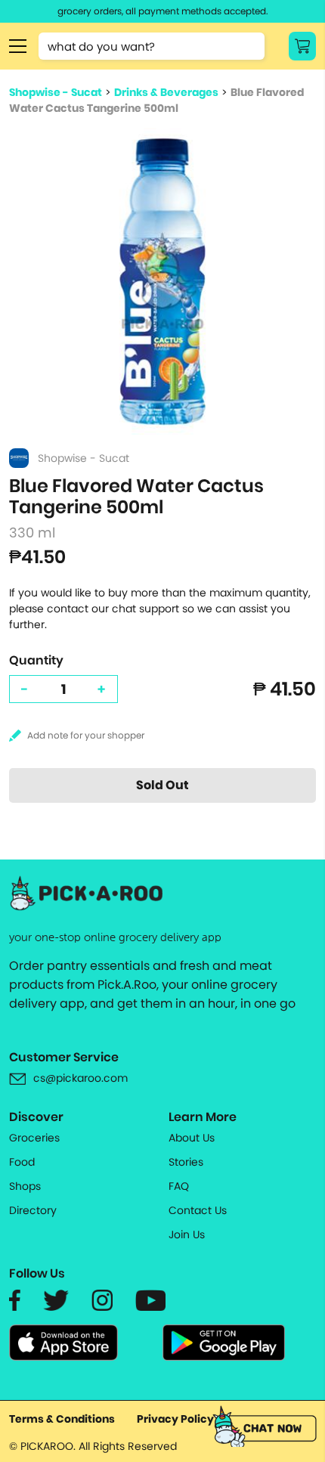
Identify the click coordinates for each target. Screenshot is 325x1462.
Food (22, 1161)
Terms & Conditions (62, 1418)
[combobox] (152, 46)
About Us (192, 1137)
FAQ (179, 1186)
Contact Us (198, 1210)
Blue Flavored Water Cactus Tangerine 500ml (156, 100)
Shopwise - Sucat (55, 92)
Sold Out (162, 785)
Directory (33, 1210)
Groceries (34, 1137)
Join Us (187, 1234)
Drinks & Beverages (166, 92)
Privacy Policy (175, 1418)
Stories (186, 1161)
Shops (25, 1186)
